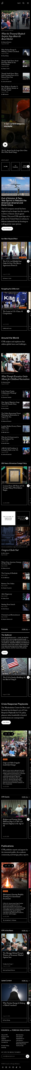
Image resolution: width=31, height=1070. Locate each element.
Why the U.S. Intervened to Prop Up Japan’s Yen (10, 438)
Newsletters (19, 1038)
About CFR (4, 1035)
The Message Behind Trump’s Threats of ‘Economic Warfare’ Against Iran (13, 955)
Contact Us (4, 1042)
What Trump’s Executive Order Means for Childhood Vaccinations (15, 377)
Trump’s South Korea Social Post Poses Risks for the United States (9, 62)
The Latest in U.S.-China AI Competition (13, 313)
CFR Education (5, 1040)
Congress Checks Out (10, 550)
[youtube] (9, 1067)
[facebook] (2, 1067)
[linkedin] (6, 1067)
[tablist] (15, 518)
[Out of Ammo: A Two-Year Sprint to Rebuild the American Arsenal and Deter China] (15, 186)
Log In (17, 3)
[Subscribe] (27, 1056)
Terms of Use (20, 1045)
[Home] (2, 3)
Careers (3, 1038)
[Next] (28, 166)
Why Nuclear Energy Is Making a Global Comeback (10, 50)
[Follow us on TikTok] (16, 1067)
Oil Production (15, 166)
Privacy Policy (5, 1045)
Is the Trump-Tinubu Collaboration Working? (8, 392)
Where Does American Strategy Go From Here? (11, 563)
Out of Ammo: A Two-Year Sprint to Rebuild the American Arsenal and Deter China (14, 201)
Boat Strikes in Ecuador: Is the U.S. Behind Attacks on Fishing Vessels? (9, 88)
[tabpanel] (15, 573)
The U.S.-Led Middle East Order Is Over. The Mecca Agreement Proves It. (12, 263)
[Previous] (9, 734)
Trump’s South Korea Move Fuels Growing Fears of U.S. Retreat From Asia (10, 75)
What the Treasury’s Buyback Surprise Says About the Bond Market (13, 36)
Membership (19, 1035)
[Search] (22, 3)
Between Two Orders (7, 584)
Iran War (6, 166)
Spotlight (5, 160)
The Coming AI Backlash (9, 573)
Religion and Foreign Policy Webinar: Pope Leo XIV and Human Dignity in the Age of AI (13, 823)
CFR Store (19, 1040)
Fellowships (19, 1037)
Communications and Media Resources (22, 1043)
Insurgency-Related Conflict (14, 763)
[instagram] (13, 1067)
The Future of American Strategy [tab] (8, 518)
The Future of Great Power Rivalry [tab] (22, 518)
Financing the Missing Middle (13, 894)
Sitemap (3, 1047)
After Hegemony (6, 594)
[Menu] (26, 3)
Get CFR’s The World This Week (10, 1052)
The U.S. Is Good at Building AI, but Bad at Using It (14, 679)
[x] (20, 1067)
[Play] (5, 144)
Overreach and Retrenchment (10, 615)
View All (25, 629)
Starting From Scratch (8, 604)
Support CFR (5, 1037)
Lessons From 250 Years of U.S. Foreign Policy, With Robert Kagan (13, 488)
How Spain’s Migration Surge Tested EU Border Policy (10, 403)
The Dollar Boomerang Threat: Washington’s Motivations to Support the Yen (11, 415)
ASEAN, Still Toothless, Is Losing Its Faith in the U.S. (9, 449)
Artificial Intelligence (25, 166)
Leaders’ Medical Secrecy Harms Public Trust (11, 427)
